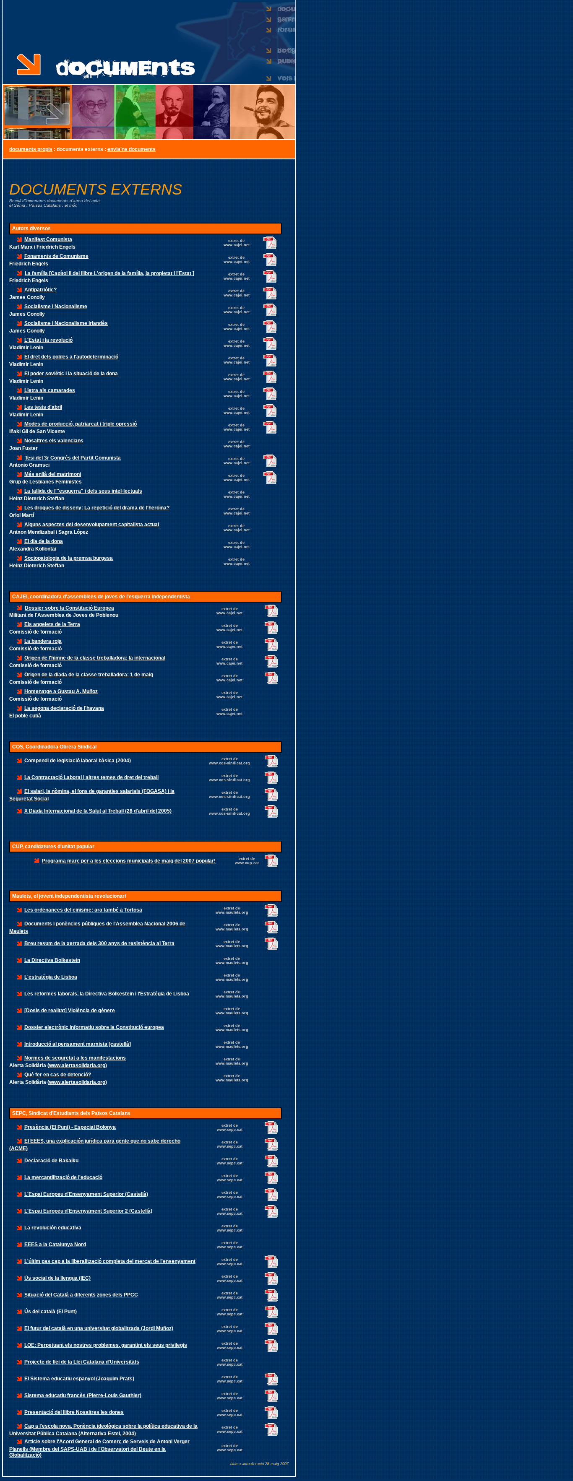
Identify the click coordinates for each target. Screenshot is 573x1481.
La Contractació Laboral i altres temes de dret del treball (91, 777)
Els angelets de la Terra (52, 624)
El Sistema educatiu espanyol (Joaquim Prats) (79, 1379)
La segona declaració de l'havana (64, 708)
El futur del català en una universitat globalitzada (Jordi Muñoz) (98, 1328)
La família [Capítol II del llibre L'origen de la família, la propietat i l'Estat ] (109, 273)
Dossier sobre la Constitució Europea (69, 608)
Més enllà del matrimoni (52, 474)
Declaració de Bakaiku (51, 1161)
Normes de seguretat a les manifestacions (75, 1058)
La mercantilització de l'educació (63, 1177)
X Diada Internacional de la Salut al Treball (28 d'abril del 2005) (98, 811)
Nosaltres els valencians (53, 441)
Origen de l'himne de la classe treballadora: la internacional (94, 658)
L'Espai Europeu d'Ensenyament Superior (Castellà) (86, 1194)
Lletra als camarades (49, 390)
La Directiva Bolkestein (52, 960)
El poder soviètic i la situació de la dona (71, 374)
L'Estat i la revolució (48, 340)
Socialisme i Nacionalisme (55, 306)
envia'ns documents (131, 149)
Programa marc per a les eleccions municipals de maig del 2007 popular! (129, 861)
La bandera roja (43, 641)
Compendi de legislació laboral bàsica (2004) (77, 761)
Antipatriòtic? (40, 290)
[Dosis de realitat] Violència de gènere (69, 1010)
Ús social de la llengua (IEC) (57, 1278)
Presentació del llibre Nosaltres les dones (74, 1412)
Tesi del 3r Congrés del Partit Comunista (73, 458)
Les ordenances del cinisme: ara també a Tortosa (83, 910)
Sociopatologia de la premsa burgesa (68, 558)
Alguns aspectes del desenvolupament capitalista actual (91, 524)
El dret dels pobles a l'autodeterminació (71, 357)
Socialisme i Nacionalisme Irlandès (66, 323)
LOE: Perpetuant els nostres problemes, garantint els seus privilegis (105, 1345)
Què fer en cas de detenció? (57, 1075)
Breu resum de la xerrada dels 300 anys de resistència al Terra (99, 943)
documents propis (30, 149)
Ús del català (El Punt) (50, 1312)
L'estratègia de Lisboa (50, 977)
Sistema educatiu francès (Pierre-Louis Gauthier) (82, 1395)
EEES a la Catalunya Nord (55, 1244)
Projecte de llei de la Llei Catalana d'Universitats (81, 1362)
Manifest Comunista (48, 239)
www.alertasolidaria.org (77, 1065)
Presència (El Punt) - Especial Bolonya (70, 1127)
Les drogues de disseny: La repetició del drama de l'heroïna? (96, 508)
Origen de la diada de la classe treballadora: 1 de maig (88, 675)
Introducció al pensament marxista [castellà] (77, 1044)
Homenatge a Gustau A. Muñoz (61, 691)
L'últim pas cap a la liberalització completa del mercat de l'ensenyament (109, 1261)
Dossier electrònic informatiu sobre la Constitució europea (94, 1027)
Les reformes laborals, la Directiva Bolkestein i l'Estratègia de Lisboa (106, 994)
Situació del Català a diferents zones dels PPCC (81, 1295)
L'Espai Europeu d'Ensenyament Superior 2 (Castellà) (88, 1211)
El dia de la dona (43, 541)
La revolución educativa (52, 1228)
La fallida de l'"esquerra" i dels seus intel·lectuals (83, 491)
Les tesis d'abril (43, 407)
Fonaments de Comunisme (56, 256)
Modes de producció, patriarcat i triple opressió (80, 424)
